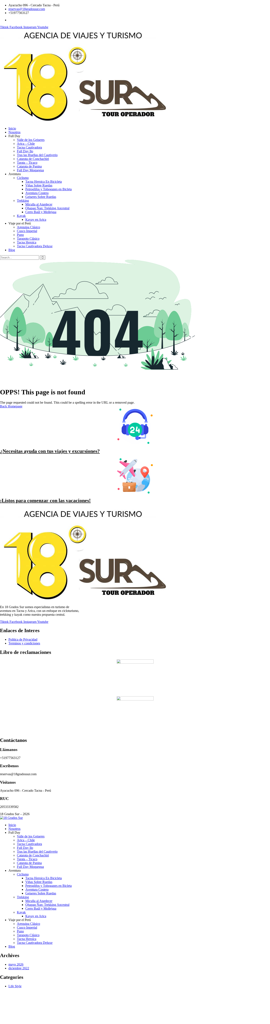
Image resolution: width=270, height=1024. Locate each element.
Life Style (15, 986)
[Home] (84, 121)
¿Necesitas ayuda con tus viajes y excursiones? (50, 451)
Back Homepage (11, 406)
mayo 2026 (15, 964)
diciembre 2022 (18, 968)
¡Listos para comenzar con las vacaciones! (45, 500)
